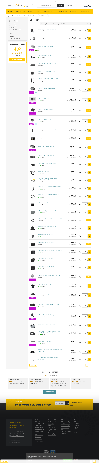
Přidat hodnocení (17, 59)
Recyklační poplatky (51, 424)
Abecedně (70, 24)
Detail (88, 47)
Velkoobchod (40, 1)
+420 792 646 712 (18, 433)
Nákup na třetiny (65, 422)
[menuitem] (10, 12)
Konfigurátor (48, 1)
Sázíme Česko (52, 435)
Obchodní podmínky (37, 420)
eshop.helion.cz (16, 440)
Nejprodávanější (61, 24)
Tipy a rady (56, 1)
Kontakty (22, 0)
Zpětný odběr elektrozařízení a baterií (52, 429)
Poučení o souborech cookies (77, 427)
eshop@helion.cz (18, 436)
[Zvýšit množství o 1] (87, 29)
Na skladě (14, 21)
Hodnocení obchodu (49, 372)
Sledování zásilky (52, 420)
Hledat (60, 5)
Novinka (13, 25)
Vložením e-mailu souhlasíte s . (76, 404)
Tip (12, 27)
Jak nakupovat (32, 5)
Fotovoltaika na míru (65, 428)
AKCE (12, 23)
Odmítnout (29, 457)
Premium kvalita (15, 29)
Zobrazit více (49, 391)
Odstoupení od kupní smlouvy (39, 426)
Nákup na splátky (65, 420)
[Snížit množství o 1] (87, 31)
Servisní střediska (53, 422)
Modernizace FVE (65, 426)
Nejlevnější (44, 24)
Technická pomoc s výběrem (66, 432)
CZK (88, 1)
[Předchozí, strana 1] (87, 365)
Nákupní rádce (39, 441)
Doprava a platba (39, 423)
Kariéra (76, 433)
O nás (75, 420)
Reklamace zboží (39, 429)
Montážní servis (65, 424)
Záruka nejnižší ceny (39, 432)
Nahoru (34, 365)
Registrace (38, 437)
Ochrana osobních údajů (78, 422)
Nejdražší (52, 24)
